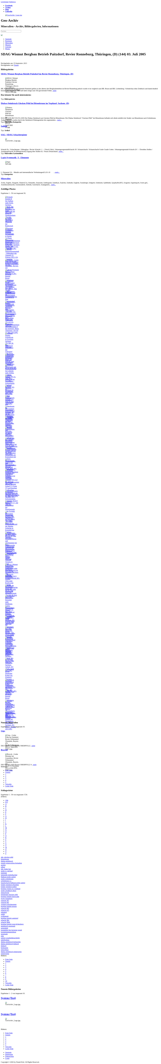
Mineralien (9, 43)
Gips (3, 731)
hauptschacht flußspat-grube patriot (13, 883)
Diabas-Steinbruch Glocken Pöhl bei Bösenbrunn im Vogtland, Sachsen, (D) (35, 103)
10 (6, 981)
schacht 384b (5, 922)
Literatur (8, 47)
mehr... (59, 120)
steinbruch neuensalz (8, 926)
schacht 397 (5, 900)
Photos (7, 49)
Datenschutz (9, 1056)
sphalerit (4, 912)
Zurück (7, 772)
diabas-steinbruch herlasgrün (11, 942)
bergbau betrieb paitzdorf (9, 918)
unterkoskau (5, 940)
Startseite (8, 39)
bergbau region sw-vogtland (10, 889)
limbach (3, 946)
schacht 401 (5, 902)
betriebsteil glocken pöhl (9, 895)
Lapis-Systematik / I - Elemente (15, 157)
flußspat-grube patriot (8, 877)
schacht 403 (5, 908)
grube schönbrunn (7, 879)
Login (7, 1058)
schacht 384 (5, 920)
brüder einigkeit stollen (9, 887)
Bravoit (4, 750)
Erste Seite (9, 770)
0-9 (6, 802)
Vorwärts (8, 784)
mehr (54, 91)
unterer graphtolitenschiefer (10, 938)
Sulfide (4, 126)
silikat (3, 867)
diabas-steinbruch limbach (10, 944)
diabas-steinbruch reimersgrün (11, 952)
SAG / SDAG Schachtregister (14, 135)
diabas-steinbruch (7, 861)
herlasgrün (4, 948)
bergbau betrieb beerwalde (10, 897)
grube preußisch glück (8, 891)
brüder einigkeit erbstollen (10, 885)
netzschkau (5, 950)
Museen (8, 45)
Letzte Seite (9, 786)
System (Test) (8, 998)
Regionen (8, 41)
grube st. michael (7, 871)
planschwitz (5, 893)
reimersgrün (5, 954)
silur (2, 936)
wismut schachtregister (9, 904)
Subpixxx (12, 2)
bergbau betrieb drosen (9, 906)
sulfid (3, 914)
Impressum (9, 1054)
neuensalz (4, 934)
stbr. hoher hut (6, 869)
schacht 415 (5, 910)
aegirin (3, 865)
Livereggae (5, 2)
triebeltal (4, 873)
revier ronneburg (6, 898)
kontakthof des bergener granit (11, 930)
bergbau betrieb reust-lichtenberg (12, 924)
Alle (6, 800)
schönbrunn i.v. (6, 881)
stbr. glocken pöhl (7, 857)
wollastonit (4, 916)
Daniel (16, 65)
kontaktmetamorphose (8, 932)
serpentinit (4, 928)
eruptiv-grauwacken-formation (11, 863)
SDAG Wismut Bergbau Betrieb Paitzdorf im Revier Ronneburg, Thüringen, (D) (37, 74)
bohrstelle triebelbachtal (9, 875)
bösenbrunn (5, 859)
